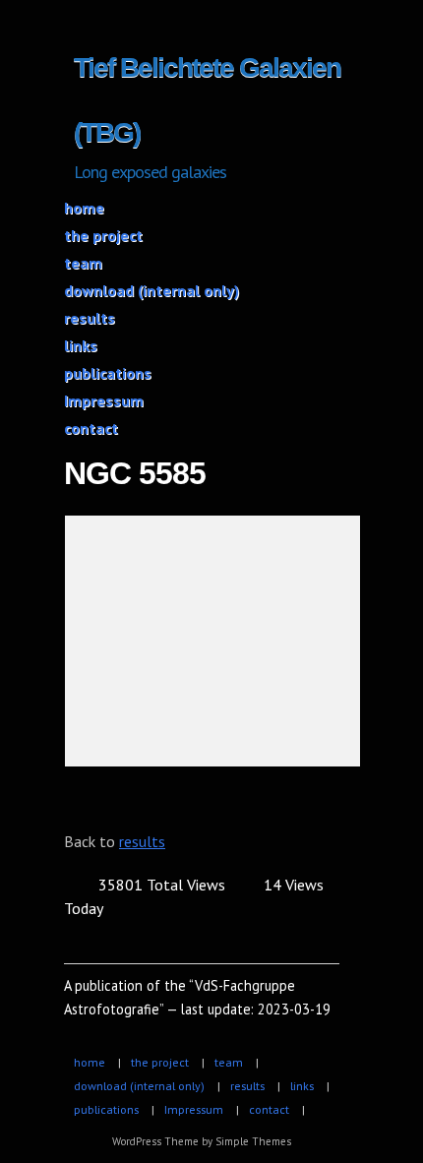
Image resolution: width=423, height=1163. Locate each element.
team (83, 263)
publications (107, 373)
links (80, 345)
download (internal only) (151, 290)
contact (91, 428)
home (84, 207)
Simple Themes (253, 1141)
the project (103, 235)
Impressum (104, 400)
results (89, 318)
